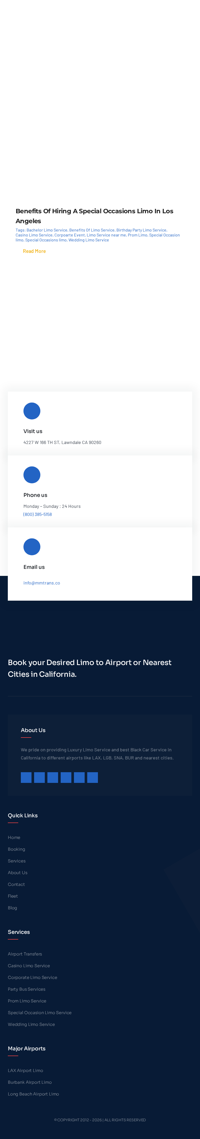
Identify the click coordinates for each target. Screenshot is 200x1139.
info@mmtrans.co (41, 583)
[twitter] (39, 777)
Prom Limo (137, 234)
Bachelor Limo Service (47, 229)
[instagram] (52, 777)
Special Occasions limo (46, 239)
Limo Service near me (106, 234)
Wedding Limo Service (88, 239)
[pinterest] (66, 777)
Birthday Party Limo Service (141, 229)
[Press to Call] (176, 12)
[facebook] (26, 777)
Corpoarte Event (69, 234)
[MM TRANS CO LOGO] (28, 5)
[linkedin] (92, 777)
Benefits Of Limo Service (92, 229)
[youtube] (79, 777)
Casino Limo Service (34, 234)
